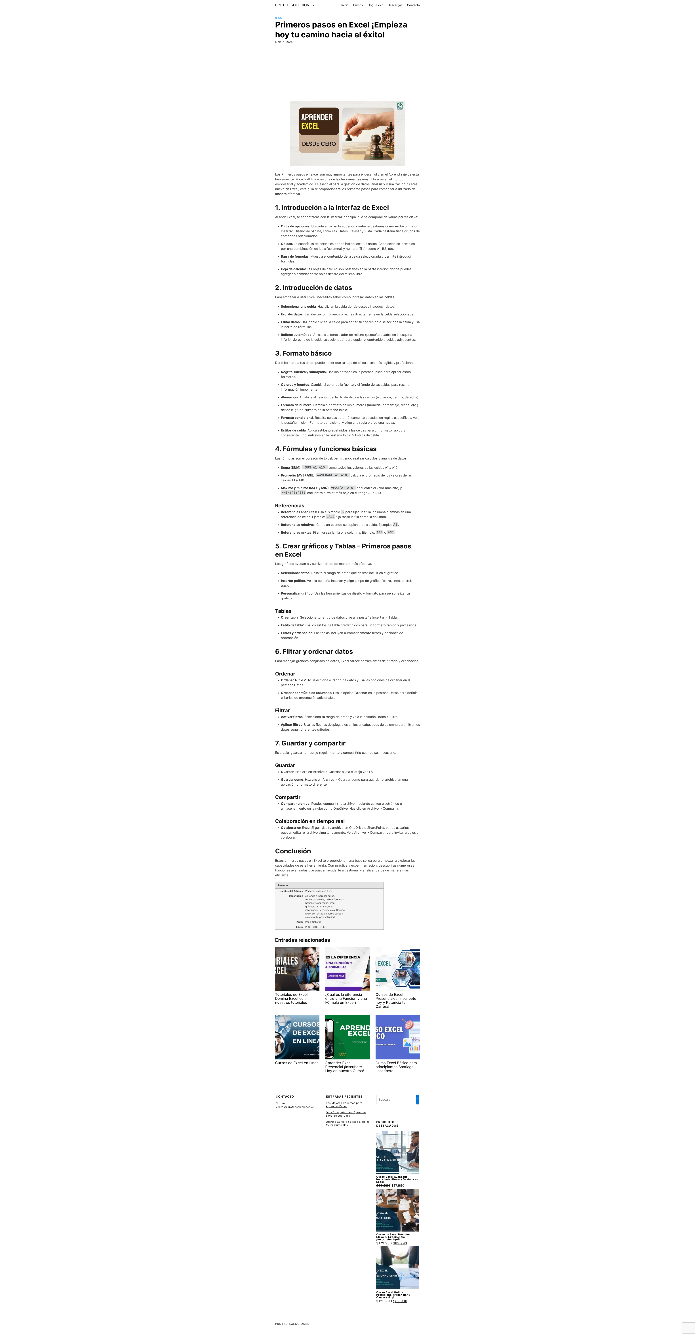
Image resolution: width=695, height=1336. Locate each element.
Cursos (358, 5)
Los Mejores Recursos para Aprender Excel (344, 1104)
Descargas (395, 5)
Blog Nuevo (375, 5)
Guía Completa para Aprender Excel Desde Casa (346, 1114)
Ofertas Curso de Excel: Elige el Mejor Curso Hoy (347, 1123)
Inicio (345, 5)
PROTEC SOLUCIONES (294, 5)
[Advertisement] (347, 74)
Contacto (413, 5)
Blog (278, 17)
